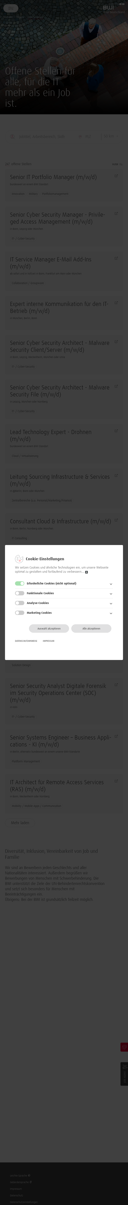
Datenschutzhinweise (26, 641)
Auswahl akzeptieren (49, 628)
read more (86, 572)
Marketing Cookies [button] (39, 612)
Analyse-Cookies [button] (38, 603)
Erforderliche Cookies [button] (51, 583)
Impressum (48, 641)
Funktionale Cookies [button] (40, 593)
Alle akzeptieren (91, 628)
